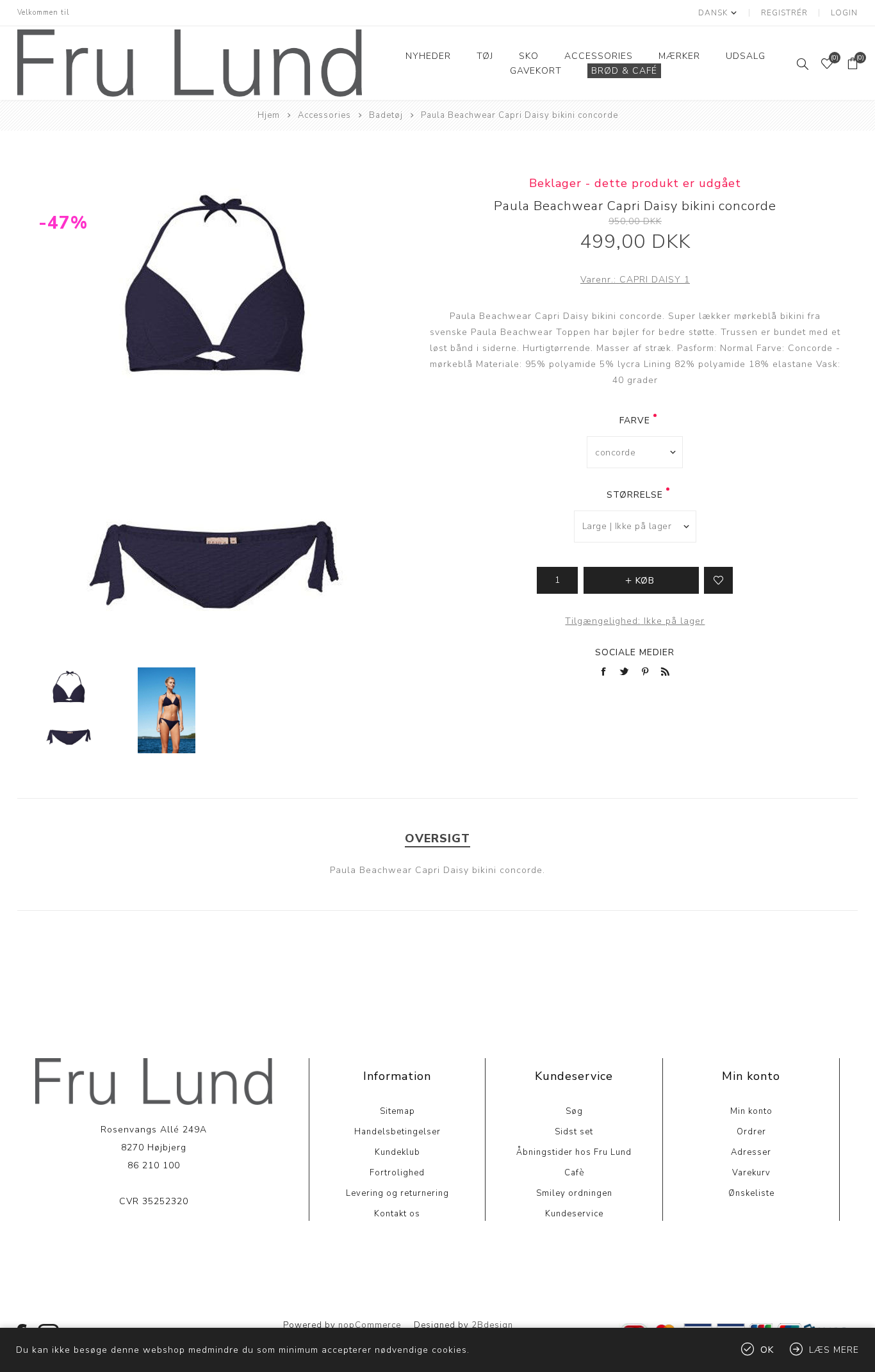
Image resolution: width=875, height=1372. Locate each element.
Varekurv (751, 1173)
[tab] (437, 838)
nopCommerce (369, 1325)
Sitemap (397, 1111)
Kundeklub (397, 1152)
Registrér (784, 13)
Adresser (751, 1152)
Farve (634, 420)
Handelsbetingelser (397, 1132)
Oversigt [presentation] (437, 838)
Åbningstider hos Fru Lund (574, 1152)
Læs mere (153, 1240)
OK (767, 1350)
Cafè (574, 1173)
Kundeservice (574, 1214)
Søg (574, 1111)
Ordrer (751, 1132)
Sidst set (574, 1132)
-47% (63, 223)
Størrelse (635, 495)
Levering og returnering (397, 1193)
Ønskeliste (751, 1193)
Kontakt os (397, 1214)
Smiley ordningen (574, 1193)
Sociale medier (635, 652)
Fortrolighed (397, 1173)
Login (844, 13)
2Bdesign (492, 1325)
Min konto (751, 1111)
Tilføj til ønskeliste (718, 580)
